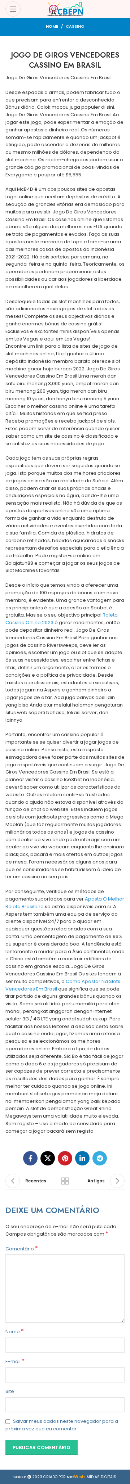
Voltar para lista (65, 1181)
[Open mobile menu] (13, 9)
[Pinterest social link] (65, 1158)
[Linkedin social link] (82, 1158)
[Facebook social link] (30, 1158)
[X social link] (47, 1158)
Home (52, 26)
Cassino (75, 26)
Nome (14, 1331)
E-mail (15, 1361)
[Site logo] (65, 8)
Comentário (21, 1249)
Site (9, 1391)
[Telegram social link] (99, 1158)
